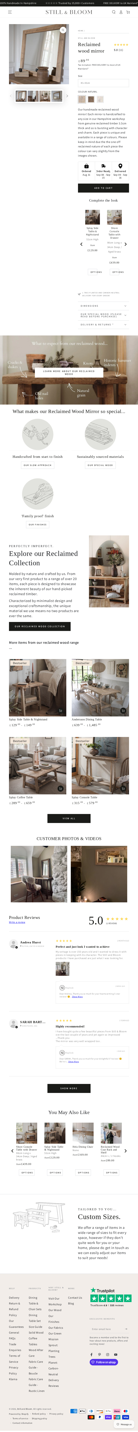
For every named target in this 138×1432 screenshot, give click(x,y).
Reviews (54, 1386)
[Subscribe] (127, 1329)
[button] (113, 12)
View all (69, 818)
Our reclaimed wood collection (40, 626)
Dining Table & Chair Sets (35, 1303)
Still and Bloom (86, 38)
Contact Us (75, 1298)
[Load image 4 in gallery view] (56, 96)
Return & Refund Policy (14, 1309)
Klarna (13, 1379)
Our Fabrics (56, 1328)
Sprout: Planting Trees (54, 1351)
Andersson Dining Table (87, 719)
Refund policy (39, 1413)
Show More (77, 996)
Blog (71, 1303)
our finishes (38, 524)
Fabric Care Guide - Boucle (36, 1367)
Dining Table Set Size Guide (35, 1321)
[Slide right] (67, 96)
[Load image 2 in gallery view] (33, 96)
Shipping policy (39, 1418)
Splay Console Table (84, 797)
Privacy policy (56, 1413)
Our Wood (55, 1310)
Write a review (17, 922)
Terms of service (20, 1418)
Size (80, 76)
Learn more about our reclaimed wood (69, 373)
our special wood (100, 465)
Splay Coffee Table (21, 797)
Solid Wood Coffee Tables (36, 1338)
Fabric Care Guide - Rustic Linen (37, 1385)
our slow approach (38, 465)
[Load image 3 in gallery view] (45, 96)
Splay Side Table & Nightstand (28, 719)
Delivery (14, 1298)
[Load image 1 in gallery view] (21, 96)
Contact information (23, 1423)
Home (80, 31)
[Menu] (9, 12)
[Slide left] (11, 96)
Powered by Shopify (19, 1414)
